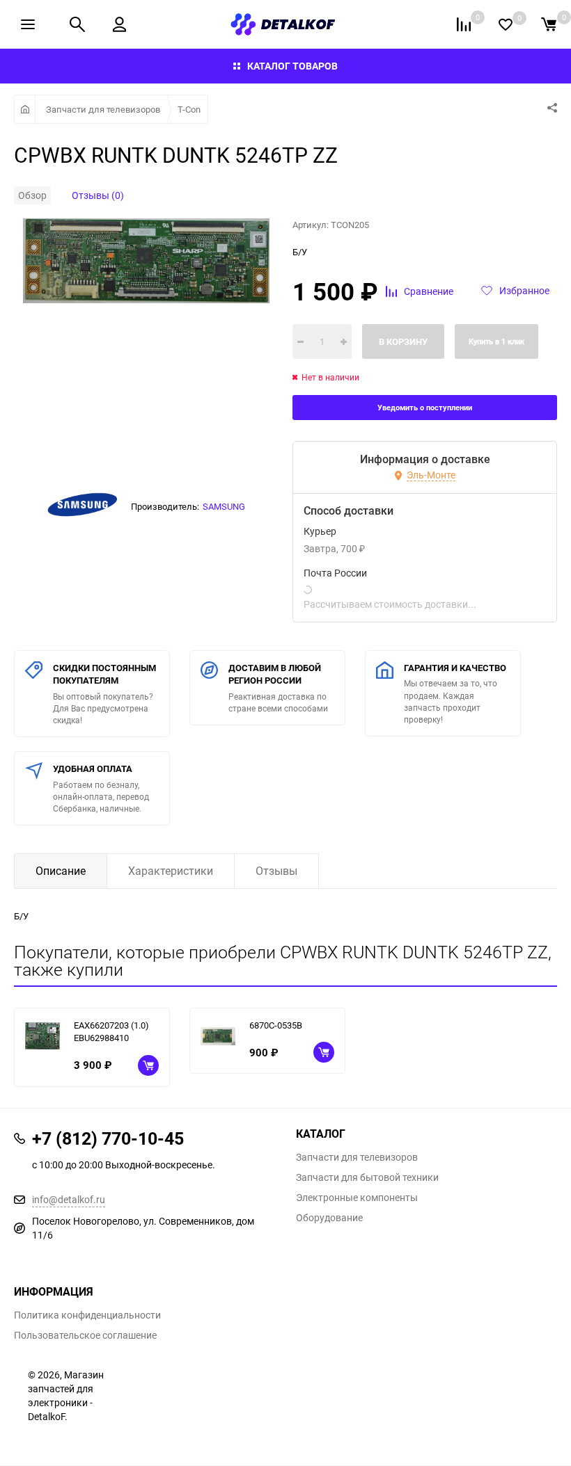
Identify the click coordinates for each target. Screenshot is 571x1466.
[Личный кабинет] (119, 24)
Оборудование (329, 1218)
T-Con (189, 109)
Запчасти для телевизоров (103, 109)
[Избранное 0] (506, 24)
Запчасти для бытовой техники (367, 1177)
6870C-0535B (275, 1025)
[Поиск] (77, 24)
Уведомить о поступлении (424, 407)
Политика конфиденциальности (87, 1315)
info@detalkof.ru (68, 1199)
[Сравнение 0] (464, 24)
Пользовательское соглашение (85, 1335)
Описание (61, 870)
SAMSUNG (224, 506)
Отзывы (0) (98, 195)
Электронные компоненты (357, 1197)
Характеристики (170, 870)
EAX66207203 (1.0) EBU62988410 (111, 1032)
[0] (548, 24)
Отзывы (276, 870)
